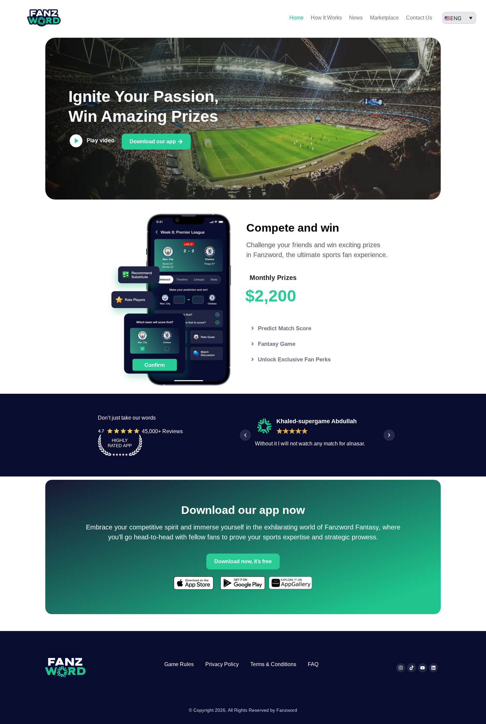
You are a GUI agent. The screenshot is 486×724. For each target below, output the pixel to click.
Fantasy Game (276, 344)
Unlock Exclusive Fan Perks (294, 359)
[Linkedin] (433, 667)
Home (296, 18)
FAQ (313, 664)
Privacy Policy (222, 664)
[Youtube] (422, 667)
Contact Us (419, 18)
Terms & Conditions (273, 664)
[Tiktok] (411, 667)
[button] (319, 328)
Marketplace (384, 18)
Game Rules (179, 664)
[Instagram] (400, 667)
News (356, 18)
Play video (100, 140)
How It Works (326, 18)
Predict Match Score (284, 328)
